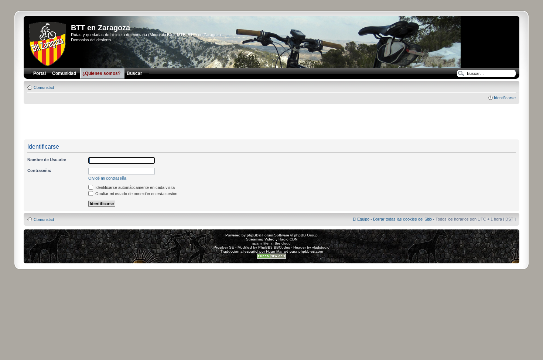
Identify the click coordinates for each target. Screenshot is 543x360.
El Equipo (361, 219)
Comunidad (44, 87)
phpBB (253, 235)
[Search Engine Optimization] (271, 258)
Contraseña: (39, 170)
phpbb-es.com (310, 251)
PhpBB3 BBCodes (274, 247)
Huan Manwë (277, 251)
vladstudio (320, 247)
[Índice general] (48, 42)
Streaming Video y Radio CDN (271, 239)
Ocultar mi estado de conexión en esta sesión (135, 193)
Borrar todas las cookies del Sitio (402, 219)
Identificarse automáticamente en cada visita (134, 187)
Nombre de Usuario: (46, 160)
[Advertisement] (271, 122)
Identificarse (505, 98)
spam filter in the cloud (271, 243)
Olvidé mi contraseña (107, 178)
